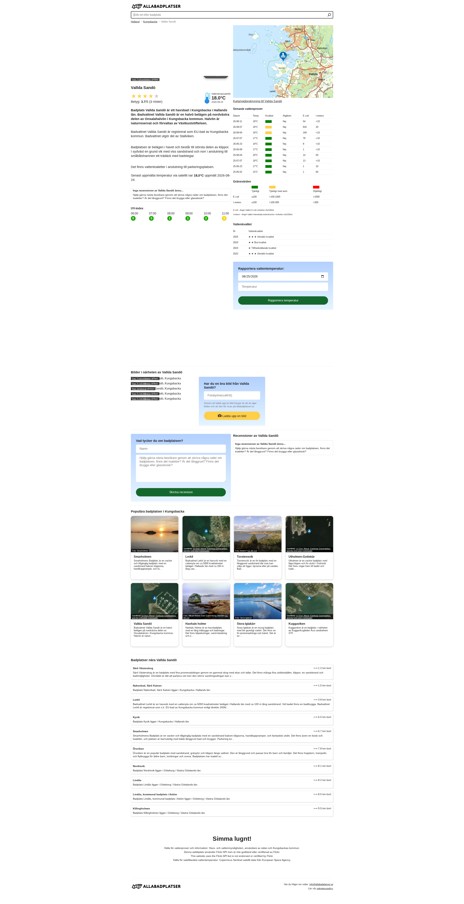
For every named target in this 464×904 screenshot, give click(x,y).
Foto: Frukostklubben (141, 79)
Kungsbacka (150, 21)
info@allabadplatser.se (321, 884)
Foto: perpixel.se (139, 389)
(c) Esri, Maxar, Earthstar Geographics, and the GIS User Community (205, 550)
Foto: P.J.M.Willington (141, 384)
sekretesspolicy (325, 888)
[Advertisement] (181, 50)
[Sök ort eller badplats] (329, 15)
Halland (135, 21)
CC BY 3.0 (252, 551)
